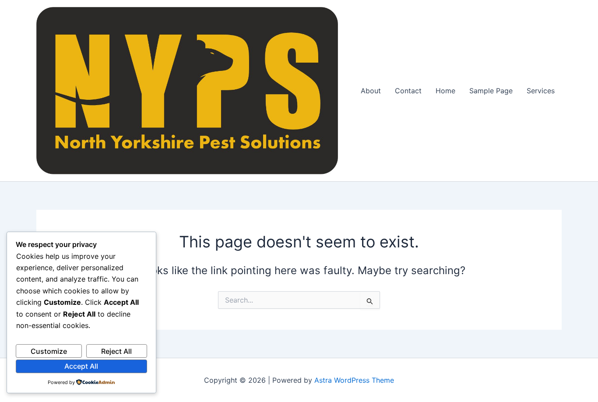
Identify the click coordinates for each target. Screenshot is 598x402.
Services (541, 90)
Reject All (116, 351)
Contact (408, 90)
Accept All (81, 366)
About (371, 90)
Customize (49, 351)
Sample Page (491, 90)
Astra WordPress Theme (354, 380)
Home (445, 90)
